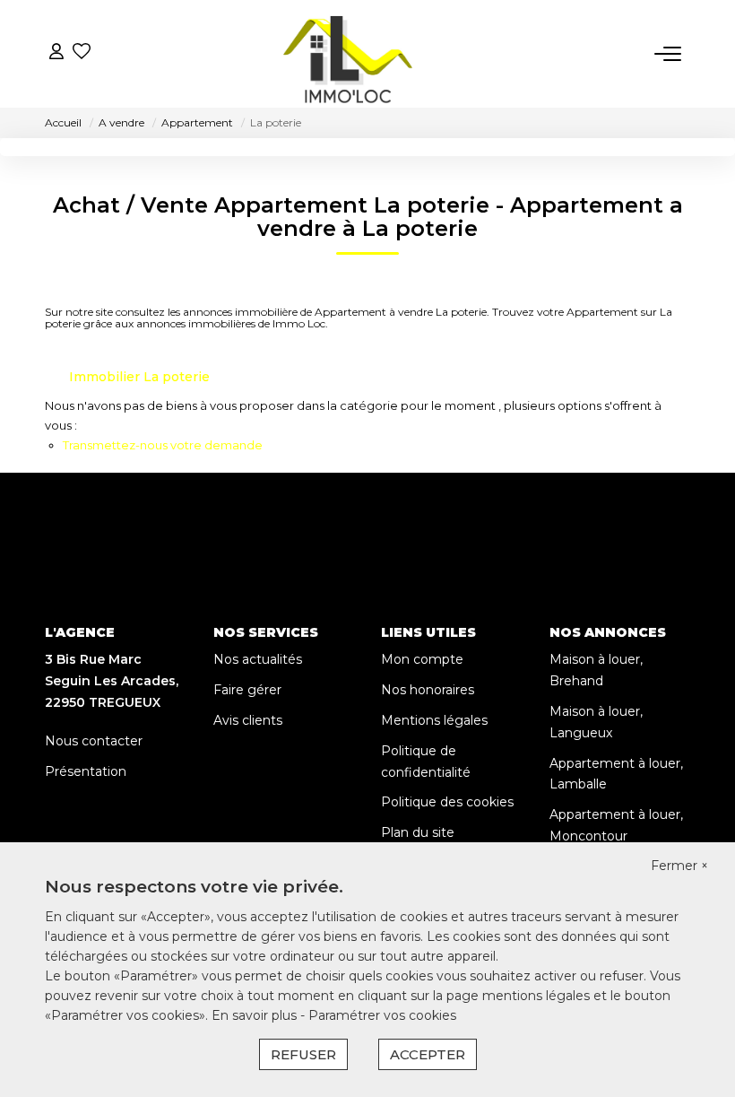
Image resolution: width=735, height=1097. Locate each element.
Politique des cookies (447, 802)
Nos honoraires (427, 690)
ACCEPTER (427, 1054)
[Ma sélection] (82, 53)
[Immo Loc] (348, 54)
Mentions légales (434, 720)
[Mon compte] (56, 53)
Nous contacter (94, 741)
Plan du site (417, 832)
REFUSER (303, 1054)
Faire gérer (247, 690)
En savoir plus (256, 1015)
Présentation (85, 771)
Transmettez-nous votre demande (163, 445)
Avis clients (247, 720)
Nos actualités (257, 659)
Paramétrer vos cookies (382, 1015)
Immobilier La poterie (139, 377)
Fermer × (679, 866)
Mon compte (422, 659)
